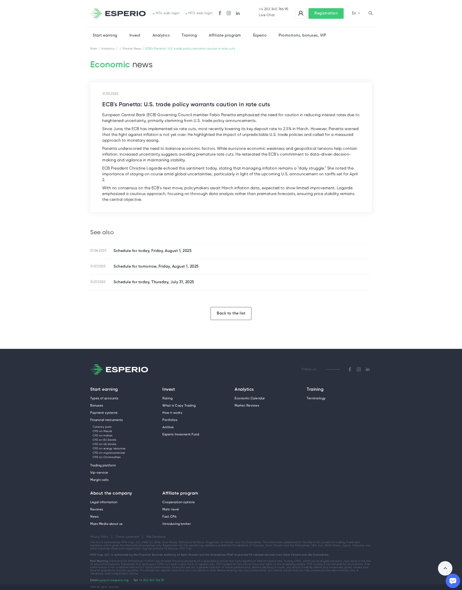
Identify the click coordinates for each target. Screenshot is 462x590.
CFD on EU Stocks (104, 440)
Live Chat (267, 15)
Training (189, 35)
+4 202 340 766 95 (274, 9)
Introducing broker (176, 524)
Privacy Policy (99, 536)
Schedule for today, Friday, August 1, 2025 (153, 251)
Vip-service (99, 472)
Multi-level (170, 509)
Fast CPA (169, 516)
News (94, 516)
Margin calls (99, 480)
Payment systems (104, 412)
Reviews (96, 509)
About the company (111, 493)
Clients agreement (127, 536)
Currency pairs (102, 427)
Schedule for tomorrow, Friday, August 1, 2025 (156, 266)
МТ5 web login (200, 13)
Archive (168, 427)
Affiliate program (180, 493)
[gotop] (445, 568)
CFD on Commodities (107, 457)
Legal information (103, 502)
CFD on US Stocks (104, 444)
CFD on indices (102, 435)
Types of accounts (104, 398)
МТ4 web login (168, 13)
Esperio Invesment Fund (180, 434)
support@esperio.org (113, 580)
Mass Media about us (106, 524)
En (354, 13)
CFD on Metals (102, 431)
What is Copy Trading (179, 405)
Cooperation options (178, 502)
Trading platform (103, 465)
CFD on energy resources (109, 448)
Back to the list (231, 313)
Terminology (316, 398)
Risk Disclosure (156, 536)
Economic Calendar (250, 398)
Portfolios (169, 420)
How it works (172, 412)
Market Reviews (247, 405)
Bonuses (96, 405)
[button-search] (370, 13)
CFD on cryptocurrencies (109, 453)
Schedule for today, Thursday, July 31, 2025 (154, 282)
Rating (167, 398)
